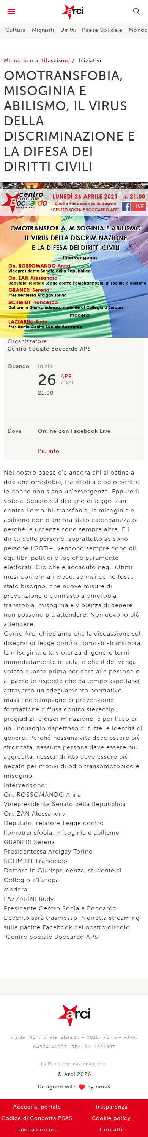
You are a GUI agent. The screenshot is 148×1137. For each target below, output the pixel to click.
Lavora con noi (37, 1129)
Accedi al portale (37, 1107)
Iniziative (91, 60)
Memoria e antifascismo (38, 60)
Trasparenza (111, 1107)
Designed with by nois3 (74, 1087)
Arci (74, 12)
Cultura (15, 30)
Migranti (43, 30)
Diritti (68, 30)
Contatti (111, 1129)
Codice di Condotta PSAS (37, 1118)
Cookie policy (111, 1118)
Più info (49, 451)
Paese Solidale (102, 30)
